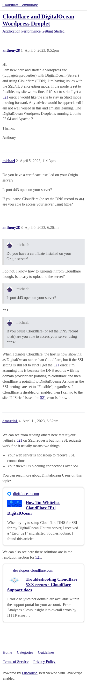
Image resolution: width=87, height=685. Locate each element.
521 (5, 97)
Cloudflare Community (20, 5)
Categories (25, 652)
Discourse (29, 673)
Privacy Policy (44, 662)
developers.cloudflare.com (33, 570)
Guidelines (46, 652)
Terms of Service (16, 662)
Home (7, 652)
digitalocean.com (26, 494)
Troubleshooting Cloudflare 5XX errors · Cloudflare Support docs (42, 584)
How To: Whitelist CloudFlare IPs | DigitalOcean (33, 508)
